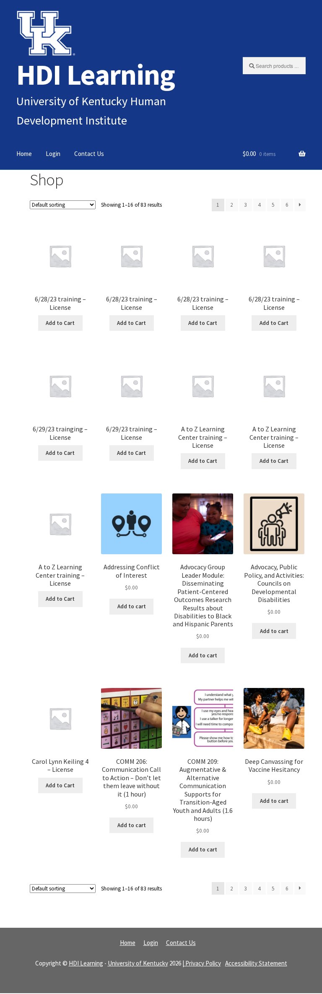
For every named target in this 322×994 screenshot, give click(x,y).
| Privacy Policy (201, 963)
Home (24, 154)
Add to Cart (60, 323)
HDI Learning (95, 74)
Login (53, 154)
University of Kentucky (138, 963)
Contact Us (89, 154)
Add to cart (131, 606)
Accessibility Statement (256, 963)
